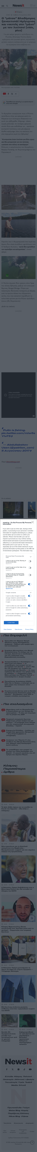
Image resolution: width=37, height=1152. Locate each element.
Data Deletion (8, 629)
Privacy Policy (29, 629)
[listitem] (18, 556)
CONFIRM (11, 622)
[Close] (33, 523)
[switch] (29, 561)
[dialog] (18, 576)
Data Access (18, 629)
